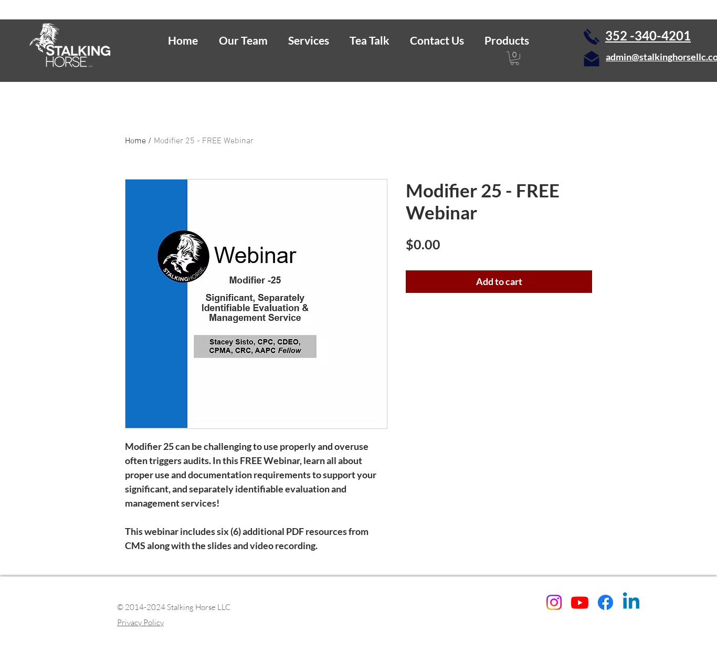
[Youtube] (580, 602)
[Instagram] (554, 602)
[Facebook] (605, 602)
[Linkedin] (631, 602)
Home (135, 141)
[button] (243, 40)
